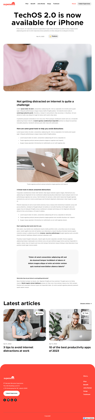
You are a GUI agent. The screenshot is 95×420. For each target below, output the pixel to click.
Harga (49, 3)
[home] (9, 4)
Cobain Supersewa (84, 3)
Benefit (33, 3)
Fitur (26, 3)
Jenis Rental (41, 3)
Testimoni (56, 3)
